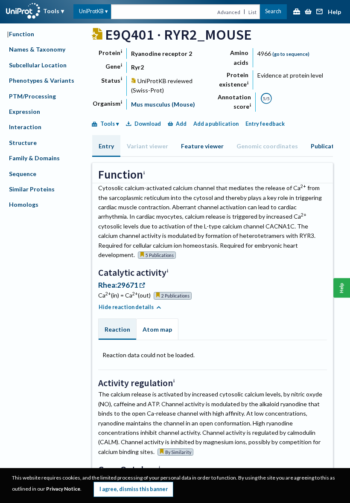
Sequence (22, 173)
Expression (24, 111)
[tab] (106, 146)
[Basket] (308, 12)
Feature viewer (202, 146)
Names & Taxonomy (37, 49)
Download (147, 124)
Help (334, 12)
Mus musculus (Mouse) (163, 104)
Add (181, 124)
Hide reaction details (126, 307)
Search (273, 11)
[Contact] (319, 12)
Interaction (25, 126)
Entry (106, 146)
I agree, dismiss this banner (133, 489)
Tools (51, 10)
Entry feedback (265, 124)
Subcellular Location (38, 65)
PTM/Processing (32, 96)
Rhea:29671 (118, 284)
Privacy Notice (63, 489)
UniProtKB (91, 11)
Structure (23, 142)
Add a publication (216, 124)
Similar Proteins (32, 189)
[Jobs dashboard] (296, 12)
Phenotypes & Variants (41, 80)
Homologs (23, 204)
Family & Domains (34, 158)
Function (21, 34)
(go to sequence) (290, 54)
